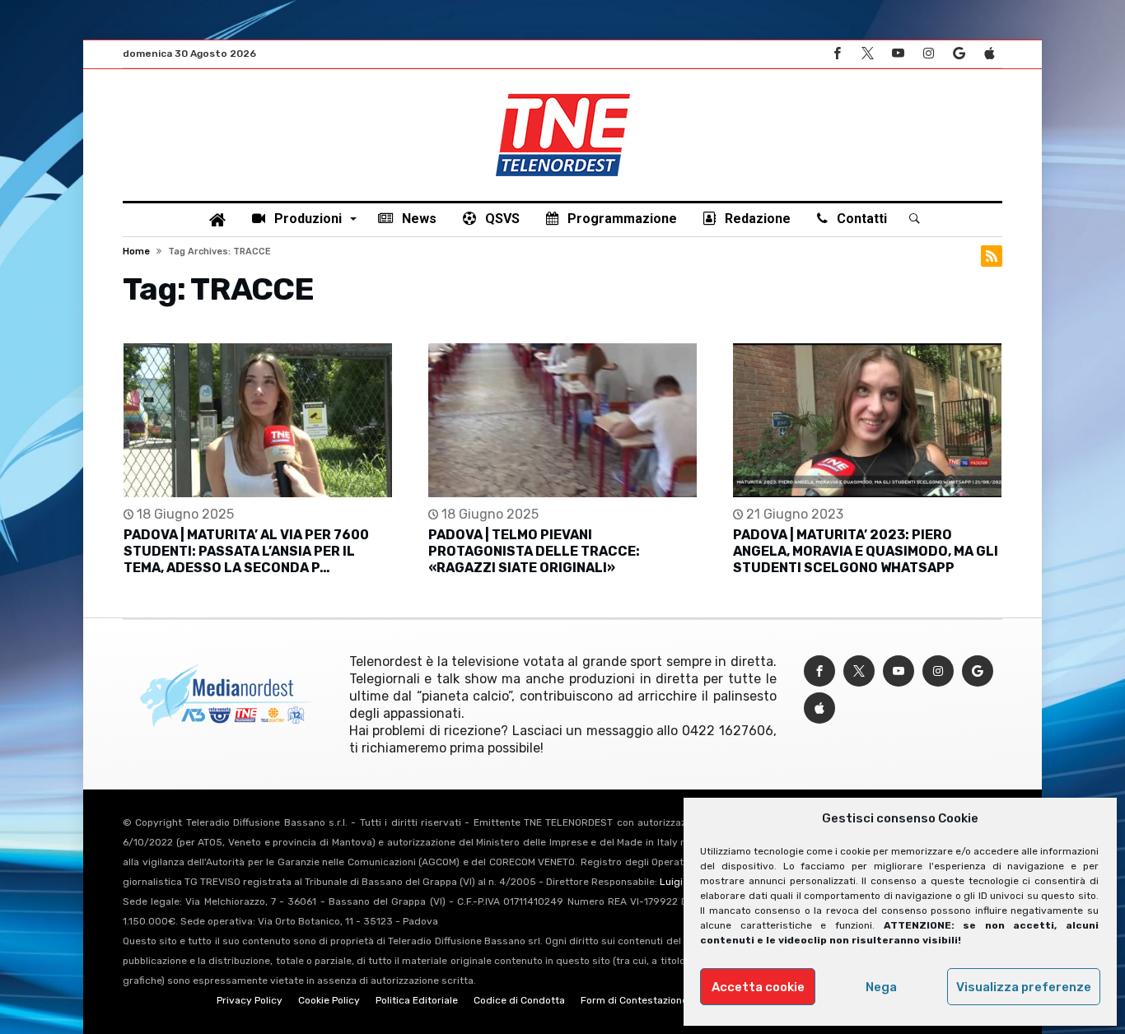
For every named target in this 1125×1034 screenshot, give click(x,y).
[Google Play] (958, 54)
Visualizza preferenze (1023, 987)
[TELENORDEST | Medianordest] (563, 94)
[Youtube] (898, 54)
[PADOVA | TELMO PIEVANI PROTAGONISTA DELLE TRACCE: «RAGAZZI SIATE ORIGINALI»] (562, 420)
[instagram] (928, 54)
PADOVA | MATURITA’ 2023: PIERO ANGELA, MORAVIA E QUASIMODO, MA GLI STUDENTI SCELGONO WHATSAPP (865, 551)
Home (136, 251)
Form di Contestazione (634, 1000)
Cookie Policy (329, 1000)
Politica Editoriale (417, 1000)
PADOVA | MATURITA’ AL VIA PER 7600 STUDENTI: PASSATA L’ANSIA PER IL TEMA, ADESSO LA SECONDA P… (246, 551)
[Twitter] (867, 54)
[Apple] (989, 54)
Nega (881, 987)
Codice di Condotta (519, 1000)
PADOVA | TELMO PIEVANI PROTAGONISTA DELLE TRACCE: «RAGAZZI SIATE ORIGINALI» (534, 551)
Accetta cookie (758, 987)
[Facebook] (837, 54)
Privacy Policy (249, 1000)
